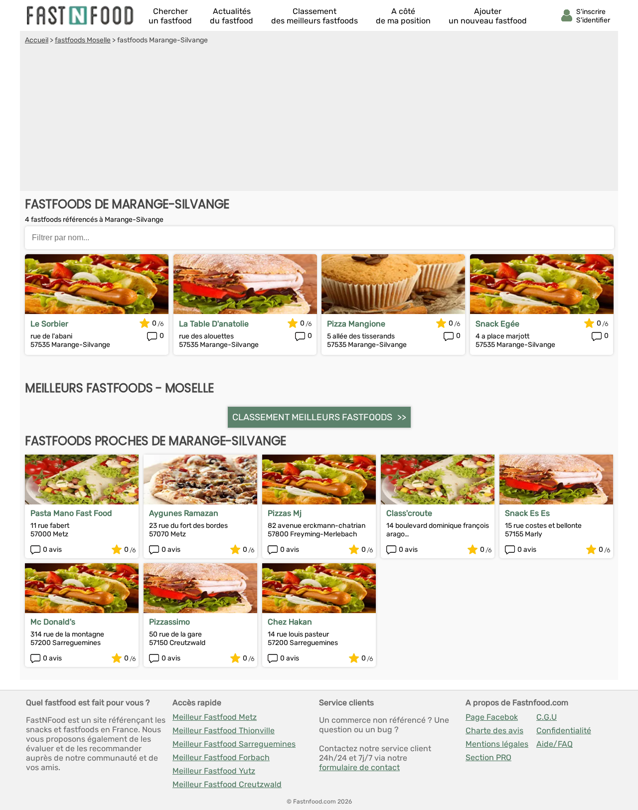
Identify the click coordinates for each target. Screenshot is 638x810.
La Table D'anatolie (214, 323)
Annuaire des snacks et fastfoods (81, 15)
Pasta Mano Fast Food (71, 513)
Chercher (170, 15)
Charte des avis (494, 730)
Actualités (231, 15)
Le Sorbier (49, 323)
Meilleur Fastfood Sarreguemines (234, 744)
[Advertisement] (319, 119)
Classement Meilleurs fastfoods (312, 417)
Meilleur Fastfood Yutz (213, 771)
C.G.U (546, 717)
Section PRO (488, 757)
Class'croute (409, 513)
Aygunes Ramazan (183, 513)
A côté (403, 15)
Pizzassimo (169, 622)
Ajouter (488, 15)
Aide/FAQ (554, 744)
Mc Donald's (52, 622)
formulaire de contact (359, 767)
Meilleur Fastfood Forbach (221, 757)
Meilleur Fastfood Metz (214, 717)
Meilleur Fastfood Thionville (223, 730)
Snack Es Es (527, 513)
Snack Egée (497, 323)
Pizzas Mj (285, 513)
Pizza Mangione (356, 323)
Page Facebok (492, 717)
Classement (314, 15)
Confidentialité (563, 730)
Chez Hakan (290, 622)
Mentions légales (497, 744)
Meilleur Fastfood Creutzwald (227, 784)
